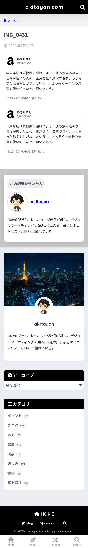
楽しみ (16, 463)
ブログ (16, 425)
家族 (14, 444)
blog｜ (31, 523)
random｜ (51, 523)
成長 (14, 454)
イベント (18, 415)
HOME (46, 514)
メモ (14, 434)
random (55, 544)
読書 (14, 473)
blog (33, 544)
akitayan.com (44, 7)
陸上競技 (17, 482)
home (10, 544)
